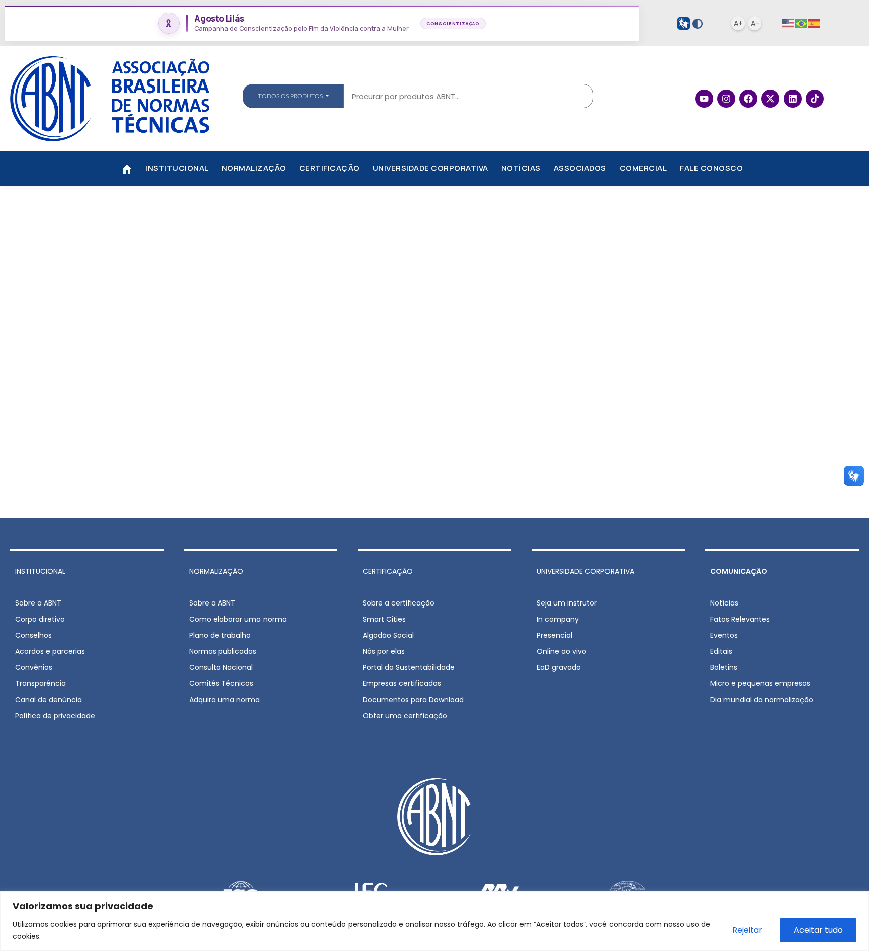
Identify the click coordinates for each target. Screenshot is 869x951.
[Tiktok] (815, 99)
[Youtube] (704, 99)
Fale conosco (711, 168)
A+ (738, 23)
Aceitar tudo (818, 930)
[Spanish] (814, 23)
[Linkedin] (793, 99)
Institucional (177, 168)
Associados (580, 168)
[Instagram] (726, 99)
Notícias (521, 168)
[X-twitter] (770, 99)
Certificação (329, 168)
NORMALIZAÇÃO (216, 571)
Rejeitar (747, 930)
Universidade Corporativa (430, 168)
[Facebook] (748, 99)
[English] (788, 23)
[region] (434, 921)
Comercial (643, 168)
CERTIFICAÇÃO (388, 571)
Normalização (254, 168)
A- (755, 23)
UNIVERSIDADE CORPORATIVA (585, 571)
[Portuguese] (801, 23)
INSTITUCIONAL (40, 571)
